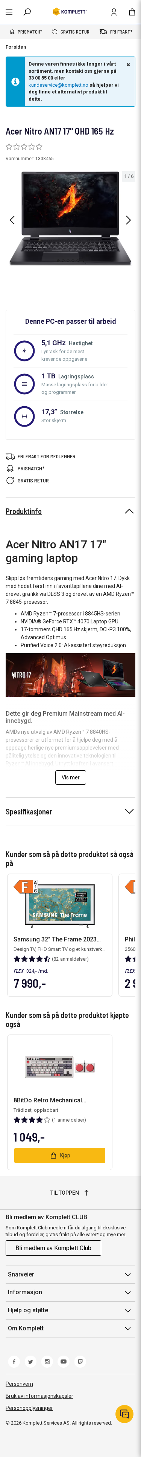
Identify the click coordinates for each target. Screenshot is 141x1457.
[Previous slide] (12, 220)
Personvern (19, 1384)
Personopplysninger (29, 1408)
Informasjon (25, 1292)
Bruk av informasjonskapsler (39, 1396)
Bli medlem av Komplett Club (53, 1248)
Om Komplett (26, 1328)
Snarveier (21, 1274)
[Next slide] (128, 220)
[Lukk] (127, 64)
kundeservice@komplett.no (58, 85)
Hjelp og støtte (28, 1310)
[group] (70, 218)
